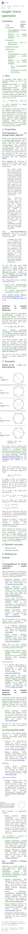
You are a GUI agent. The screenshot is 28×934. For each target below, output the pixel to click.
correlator (13, 84)
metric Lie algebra (9, 316)
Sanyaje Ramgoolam (13, 879)
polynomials (22, 124)
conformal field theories (12, 140)
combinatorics (7, 524)
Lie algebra (17, 733)
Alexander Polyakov (12, 579)
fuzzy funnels (15, 451)
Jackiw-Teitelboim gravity (10, 837)
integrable (5, 622)
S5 (22, 292)
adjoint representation (14, 110)
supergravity (9, 148)
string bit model (10, 548)
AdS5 (17, 292)
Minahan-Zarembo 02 (18, 275)
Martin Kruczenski (12, 609)
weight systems (18, 866)
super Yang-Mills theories (11, 141)
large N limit (22, 486)
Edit (2, 927)
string (11, 146)
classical (12, 290)
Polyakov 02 (11, 161)
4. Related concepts (12, 46)
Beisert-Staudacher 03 (9, 277)
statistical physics (8, 81)
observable (6, 84)
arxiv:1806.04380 (11, 720)
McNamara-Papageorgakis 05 (12, 457)
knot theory (13, 526)
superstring (21, 155)
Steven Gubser (10, 599)
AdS (3, 148)
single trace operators (14, 284)
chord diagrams (12, 454)
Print (3, 930)
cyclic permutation (20, 513)
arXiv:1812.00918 (11, 858)
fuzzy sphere (13, 871)
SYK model (13, 736)
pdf (10, 833)
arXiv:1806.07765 (18, 847)
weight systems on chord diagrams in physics (14, 355)
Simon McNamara (15, 891)
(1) (16, 114)
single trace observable (10, 537)
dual (6, 348)
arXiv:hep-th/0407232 (13, 673)
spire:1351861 (10, 910)
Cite (21, 929)
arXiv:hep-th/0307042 (13, 641)
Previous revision (13, 927)
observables (6, 119)
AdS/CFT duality (13, 295)
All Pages (9, 5)
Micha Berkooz (11, 710)
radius (24, 468)
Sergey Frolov (21, 650)
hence (24, 874)
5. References (10, 49)
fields (8, 109)
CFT (10, 265)
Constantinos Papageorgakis (15, 893)
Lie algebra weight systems (14, 333)
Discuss (6, 927)
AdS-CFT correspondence (18, 575)
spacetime (5, 156)
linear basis (6, 318)
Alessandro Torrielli (12, 680)
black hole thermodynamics (11, 701)
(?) (11, 492)
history (14, 923)
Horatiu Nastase (20, 588)
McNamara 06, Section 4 (12, 459)
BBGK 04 (16, 298)
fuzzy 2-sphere (21, 447)
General (10, 51)
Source (6, 930)
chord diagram (10, 335)
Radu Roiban (9, 677)
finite (7, 479)
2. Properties (9, 27)
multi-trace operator (12, 550)
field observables (16, 94)
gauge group (11, 112)
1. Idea (7, 25)
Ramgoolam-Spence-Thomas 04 (14, 456)
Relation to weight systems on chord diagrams (17, 35)
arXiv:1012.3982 (16, 687)
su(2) (6, 452)
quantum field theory (13, 79)
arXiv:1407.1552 (11, 774)
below (4, 158)
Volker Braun (19, 665)
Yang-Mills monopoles (9, 876)
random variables (13, 89)
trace (5, 96)
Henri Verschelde (17, 842)
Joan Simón (16, 712)
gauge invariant (20, 115)
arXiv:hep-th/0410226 (13, 616)
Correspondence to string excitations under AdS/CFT (17, 55)
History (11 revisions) (14, 929)
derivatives (22, 91)
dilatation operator (9, 272)
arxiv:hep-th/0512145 (16, 901)
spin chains (6, 270)
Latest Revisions (16, 5)
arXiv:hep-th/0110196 (15, 584)
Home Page (3, 5)
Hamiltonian (11, 273)
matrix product (18, 96)
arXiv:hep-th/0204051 (13, 607)
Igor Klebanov (21, 599)
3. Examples (9, 40)
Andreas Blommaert (12, 840)
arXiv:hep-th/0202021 (13, 595)
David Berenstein (12, 586)
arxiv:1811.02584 (18, 825)
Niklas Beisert (11, 634)
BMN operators (17, 596)
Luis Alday (22, 675)
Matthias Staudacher (12, 652)
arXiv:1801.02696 (18, 749)
